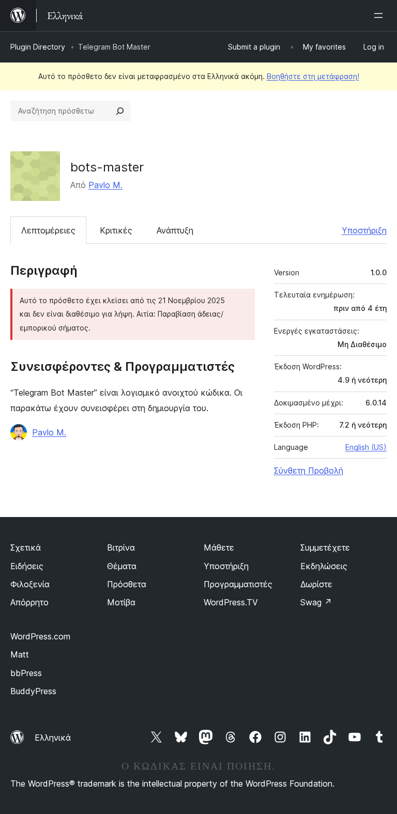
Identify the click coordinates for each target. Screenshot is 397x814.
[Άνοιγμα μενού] (380, 15)
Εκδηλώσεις (323, 566)
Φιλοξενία (30, 584)
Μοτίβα (121, 602)
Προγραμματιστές (238, 584)
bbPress (26, 673)
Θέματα (121, 566)
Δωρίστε (316, 584)
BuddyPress (33, 691)
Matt (19, 654)
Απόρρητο (29, 602)
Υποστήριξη (364, 230)
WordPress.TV (231, 602)
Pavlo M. (105, 185)
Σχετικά (25, 547)
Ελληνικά (53, 737)
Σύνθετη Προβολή (308, 470)
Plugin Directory (37, 46)
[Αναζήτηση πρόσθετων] (120, 111)
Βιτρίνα (121, 547)
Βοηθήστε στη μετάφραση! (313, 76)
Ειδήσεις (26, 566)
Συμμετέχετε (325, 547)
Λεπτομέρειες (48, 230)
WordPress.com (40, 636)
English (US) (366, 447)
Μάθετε (219, 547)
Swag (316, 602)
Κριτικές (116, 230)
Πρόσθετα (126, 584)
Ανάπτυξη (175, 230)
